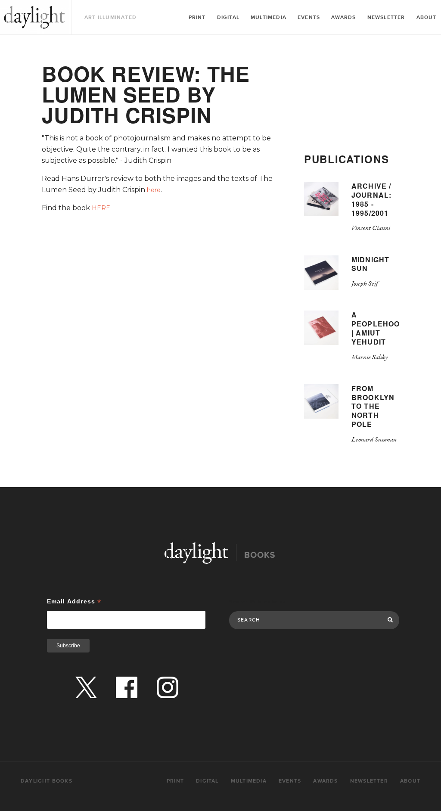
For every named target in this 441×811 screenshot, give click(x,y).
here (154, 190)
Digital (228, 17)
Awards (343, 17)
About (426, 17)
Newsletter (386, 17)
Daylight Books (34, 17)
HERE (101, 208)
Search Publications (257, 602)
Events (309, 17)
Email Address (74, 601)
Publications (346, 159)
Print (197, 17)
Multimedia (268, 17)
